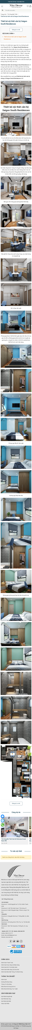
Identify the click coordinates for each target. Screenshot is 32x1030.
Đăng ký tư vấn (16, 29)
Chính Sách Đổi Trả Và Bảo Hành (9, 967)
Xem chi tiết (4, 843)
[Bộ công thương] (16, 951)
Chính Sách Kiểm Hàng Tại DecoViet (10, 969)
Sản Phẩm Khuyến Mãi (6, 996)
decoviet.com (9, 937)
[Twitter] (14, 941)
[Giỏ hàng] (30, 6)
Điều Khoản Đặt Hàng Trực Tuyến (9, 989)
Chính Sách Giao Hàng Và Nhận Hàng (10, 965)
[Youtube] (17, 941)
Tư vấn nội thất (16, 851)
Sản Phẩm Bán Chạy (6, 998)
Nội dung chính (8, 33)
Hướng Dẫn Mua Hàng (6, 982)
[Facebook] (10, 941)
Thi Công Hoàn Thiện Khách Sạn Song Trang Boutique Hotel (14, 840)
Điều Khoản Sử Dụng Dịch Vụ (8, 986)
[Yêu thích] (28, 6)
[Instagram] (21, 941)
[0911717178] (2, 825)
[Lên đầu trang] (28, 1017)
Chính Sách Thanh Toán (7, 962)
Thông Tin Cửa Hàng (6, 984)
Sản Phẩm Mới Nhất (6, 1001)
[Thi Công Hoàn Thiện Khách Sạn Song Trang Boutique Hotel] (14, 827)
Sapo (17, 1028)
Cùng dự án (16, 812)
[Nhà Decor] (16, 871)
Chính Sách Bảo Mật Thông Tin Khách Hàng (12, 972)
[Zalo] (2, 820)
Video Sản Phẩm (5, 1003)
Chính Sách (4, 979)
